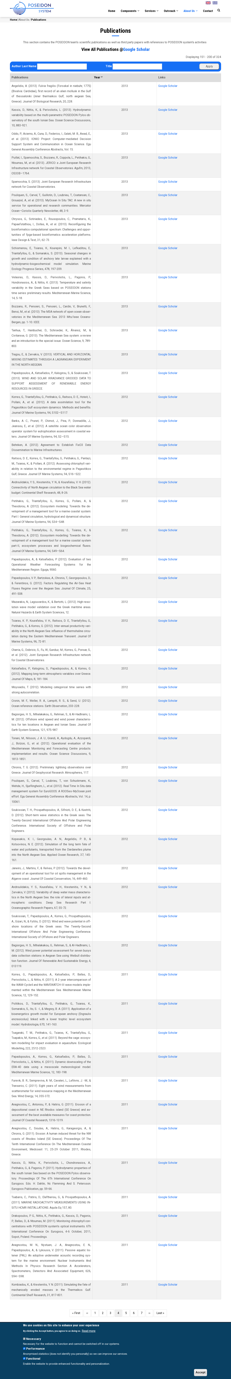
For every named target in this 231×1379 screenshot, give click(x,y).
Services (150, 11)
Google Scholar (136, 49)
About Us (189, 11)
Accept (200, 1372)
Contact (208, 11)
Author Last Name (24, 66)
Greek (216, 2)
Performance (35, 1349)
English (209, 2)
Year (98, 77)
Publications (38, 19)
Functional (33, 1358)
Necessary (33, 1339)
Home (111, 11)
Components (129, 11)
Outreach (170, 11)
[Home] (32, 8)
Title (109, 66)
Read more (88, 1330)
